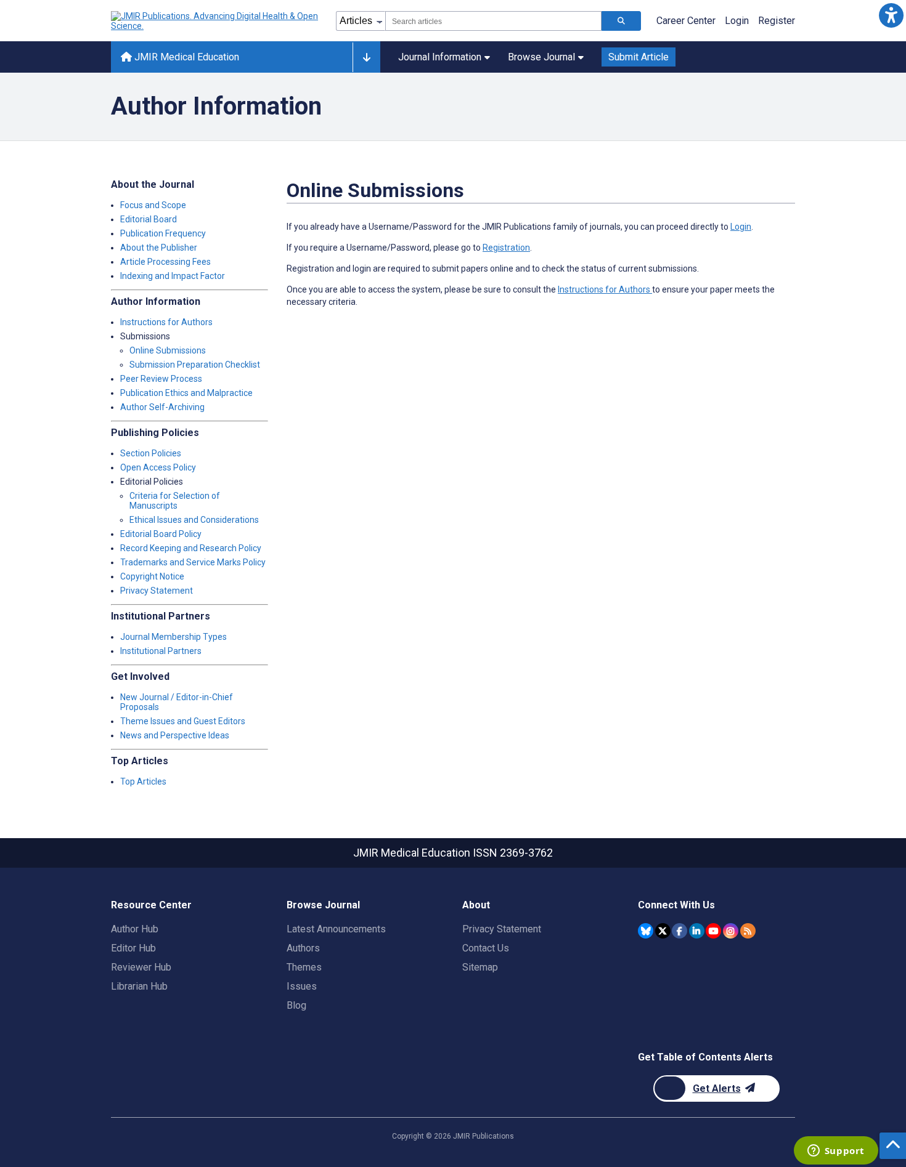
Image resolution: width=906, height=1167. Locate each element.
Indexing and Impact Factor (172, 276)
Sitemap (480, 967)
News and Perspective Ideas (174, 735)
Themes (304, 967)
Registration (506, 247)
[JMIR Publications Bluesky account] (645, 931)
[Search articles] (621, 21)
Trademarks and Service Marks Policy (193, 562)
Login (737, 20)
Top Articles (143, 781)
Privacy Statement (156, 591)
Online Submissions (167, 350)
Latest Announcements (336, 929)
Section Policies (150, 453)
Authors (303, 948)
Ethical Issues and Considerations (194, 520)
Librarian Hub (139, 986)
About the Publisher (158, 247)
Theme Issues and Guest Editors (182, 721)
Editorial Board (148, 219)
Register (776, 20)
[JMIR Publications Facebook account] (679, 931)
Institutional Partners (161, 651)
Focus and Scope (153, 205)
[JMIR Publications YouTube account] (713, 931)
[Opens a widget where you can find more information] (835, 1151)
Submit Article (638, 57)
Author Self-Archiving (162, 407)
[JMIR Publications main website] (215, 21)
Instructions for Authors (166, 322)
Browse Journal (541, 57)
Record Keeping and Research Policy (190, 548)
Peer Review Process (161, 379)
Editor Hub (133, 948)
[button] (891, 15)
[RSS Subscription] (748, 931)
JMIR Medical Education (185, 57)
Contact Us (485, 948)
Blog (296, 1005)
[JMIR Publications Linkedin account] (696, 931)
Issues (302, 986)
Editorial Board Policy (161, 534)
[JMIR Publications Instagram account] (730, 931)
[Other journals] (366, 57)
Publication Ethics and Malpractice (186, 393)
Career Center (686, 20)
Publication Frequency (163, 233)
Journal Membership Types (173, 637)
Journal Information (439, 57)
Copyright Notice (152, 576)
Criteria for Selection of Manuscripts (174, 501)
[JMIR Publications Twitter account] (663, 931)
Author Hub (134, 929)
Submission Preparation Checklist (194, 364)
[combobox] (493, 21)
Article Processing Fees (165, 262)
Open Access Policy (158, 467)
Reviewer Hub (141, 967)
